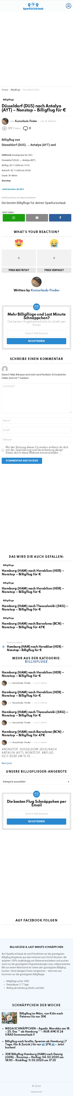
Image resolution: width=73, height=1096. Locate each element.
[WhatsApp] (14, 218)
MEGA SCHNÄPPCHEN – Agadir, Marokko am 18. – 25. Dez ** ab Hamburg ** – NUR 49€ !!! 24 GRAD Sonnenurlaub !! (37, 1031)
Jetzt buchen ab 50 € (13, 189)
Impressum (36, 1092)
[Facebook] (60, 218)
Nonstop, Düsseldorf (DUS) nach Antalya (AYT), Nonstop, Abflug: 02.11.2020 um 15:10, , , (29, 753)
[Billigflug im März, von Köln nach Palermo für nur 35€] (9, 1018)
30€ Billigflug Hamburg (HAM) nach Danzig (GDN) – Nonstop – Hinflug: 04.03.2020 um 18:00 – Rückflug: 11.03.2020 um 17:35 (34, 1057)
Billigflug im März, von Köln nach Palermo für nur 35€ (41, 1015)
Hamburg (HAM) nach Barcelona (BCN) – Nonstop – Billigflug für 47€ (33, 625)
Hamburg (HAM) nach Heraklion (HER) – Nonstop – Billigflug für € (33, 572)
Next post (7, 763)
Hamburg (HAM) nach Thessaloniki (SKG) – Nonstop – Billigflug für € (35, 607)
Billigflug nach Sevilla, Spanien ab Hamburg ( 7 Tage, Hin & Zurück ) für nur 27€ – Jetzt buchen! (36, 1044)
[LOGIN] (68, 6)
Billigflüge (8, 565)
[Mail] (37, 218)
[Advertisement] (36, 49)
